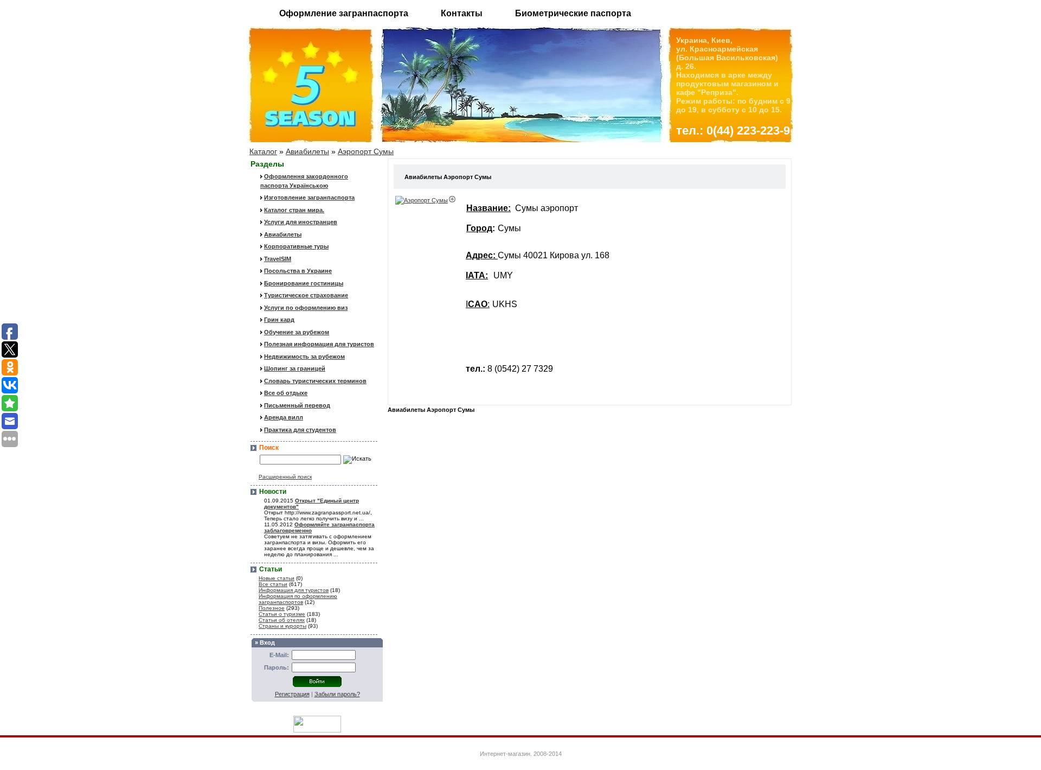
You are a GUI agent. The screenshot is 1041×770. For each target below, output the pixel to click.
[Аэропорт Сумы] (426, 200)
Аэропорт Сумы (366, 151)
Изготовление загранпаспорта (309, 197)
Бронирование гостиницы (303, 283)
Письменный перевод (297, 405)
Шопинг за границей (294, 368)
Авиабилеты (307, 151)
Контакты (462, 13)
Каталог (263, 151)
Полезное (272, 608)
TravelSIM (277, 259)
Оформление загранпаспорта (343, 13)
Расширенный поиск (285, 477)
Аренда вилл (283, 417)
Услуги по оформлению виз (306, 307)
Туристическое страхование (306, 295)
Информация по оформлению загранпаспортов (298, 599)
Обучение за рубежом (296, 332)
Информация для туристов (294, 590)
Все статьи (273, 584)
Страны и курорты (282, 626)
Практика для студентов (300, 430)
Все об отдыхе (285, 393)
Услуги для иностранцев (300, 222)
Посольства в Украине (298, 271)
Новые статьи (276, 578)
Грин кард (279, 319)
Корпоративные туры (296, 246)
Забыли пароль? (337, 694)
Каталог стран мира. (294, 210)
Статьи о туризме (282, 614)
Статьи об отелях (282, 620)
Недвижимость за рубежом (304, 356)
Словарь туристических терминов (315, 381)
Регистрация (292, 694)
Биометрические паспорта (573, 13)
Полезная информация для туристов (319, 344)
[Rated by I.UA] (317, 730)
